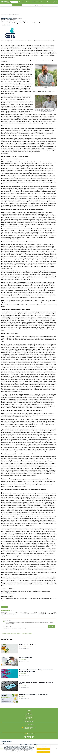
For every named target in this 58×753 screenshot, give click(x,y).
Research (28, 5)
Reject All (43, 748)
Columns (33, 1)
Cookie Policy (12, 751)
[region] (29, 749)
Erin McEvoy (29, 646)
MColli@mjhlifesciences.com (8, 593)
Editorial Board (29, 714)
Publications (38, 1)
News (23, 1)
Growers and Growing (11, 633)
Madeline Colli (23, 659)
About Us (29, 710)
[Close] (56, 748)
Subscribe (51, 626)
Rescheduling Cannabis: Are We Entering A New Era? (48, 614)
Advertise (29, 712)
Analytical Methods (39, 5)
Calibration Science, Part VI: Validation (28, 613)
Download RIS (4, 606)
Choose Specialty (16, 4)
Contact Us (29, 713)
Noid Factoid (33, 5)
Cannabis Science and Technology (8, 19)
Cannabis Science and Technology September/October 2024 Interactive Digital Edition (8, 614)
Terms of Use (29, 717)
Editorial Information (29, 716)
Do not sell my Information (29, 720)
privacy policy (24, 628)
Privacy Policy (29, 718)
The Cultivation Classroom (27, 633)
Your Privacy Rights (29, 721)
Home (2, 14)
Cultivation (44, 5)
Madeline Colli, (23, 646)
